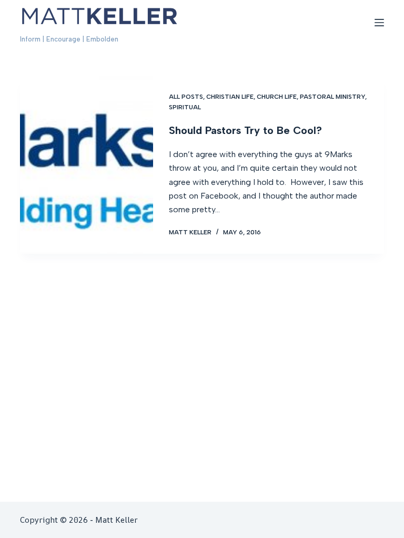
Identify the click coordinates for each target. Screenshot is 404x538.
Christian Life (230, 96)
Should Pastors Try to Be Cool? (245, 130)
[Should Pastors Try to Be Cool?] (86, 164)
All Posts (186, 96)
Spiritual (185, 107)
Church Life (277, 96)
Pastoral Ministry (332, 96)
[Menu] (379, 22)
